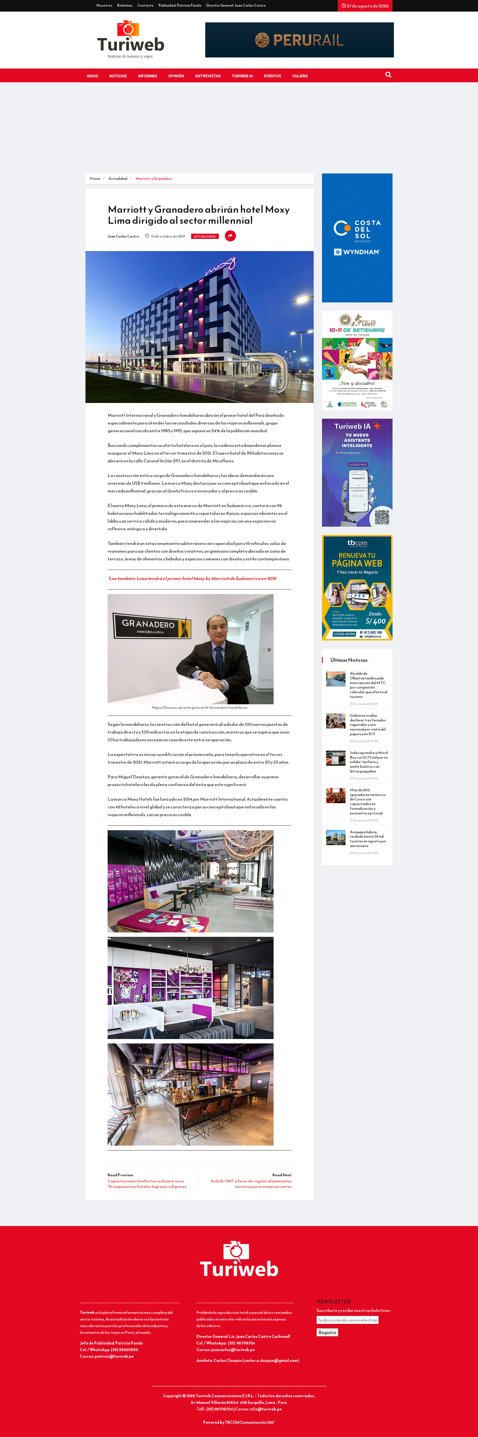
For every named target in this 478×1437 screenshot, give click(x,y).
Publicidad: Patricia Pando (180, 5)
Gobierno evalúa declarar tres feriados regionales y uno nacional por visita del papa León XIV (368, 725)
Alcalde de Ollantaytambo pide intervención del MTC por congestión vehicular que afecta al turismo (368, 685)
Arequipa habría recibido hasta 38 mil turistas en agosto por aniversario (368, 839)
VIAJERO (300, 76)
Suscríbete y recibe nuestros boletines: (353, 1310)
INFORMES (147, 76)
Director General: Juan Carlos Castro (236, 5)
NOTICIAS (118, 76)
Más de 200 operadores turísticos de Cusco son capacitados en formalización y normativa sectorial (368, 801)
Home (95, 178)
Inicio (92, 76)
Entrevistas (208, 76)
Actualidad (117, 178)
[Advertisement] (239, 132)
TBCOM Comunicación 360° (250, 1422)
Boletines (125, 5)
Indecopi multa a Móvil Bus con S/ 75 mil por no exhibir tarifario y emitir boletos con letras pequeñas (369, 762)
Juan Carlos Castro (123, 236)
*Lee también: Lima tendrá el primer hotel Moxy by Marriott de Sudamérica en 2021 (192, 578)
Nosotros (104, 5)
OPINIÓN (176, 76)
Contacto (145, 5)
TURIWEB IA (242, 76)
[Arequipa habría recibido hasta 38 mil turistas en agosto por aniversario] (335, 837)
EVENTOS (272, 76)
